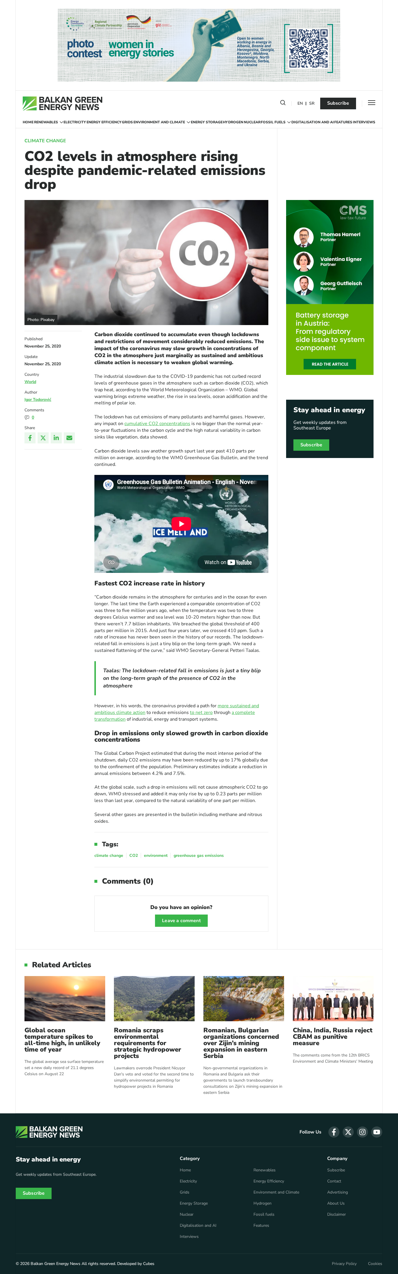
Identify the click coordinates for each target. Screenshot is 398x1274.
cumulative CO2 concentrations (157, 423)
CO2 (133, 855)
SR (311, 103)
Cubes (148, 1263)
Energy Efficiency (104, 122)
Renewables (46, 122)
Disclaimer (336, 1214)
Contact (334, 1181)
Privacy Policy (344, 1263)
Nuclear (252, 122)
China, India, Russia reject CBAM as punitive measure (332, 1036)
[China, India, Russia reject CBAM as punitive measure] (333, 998)
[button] (283, 104)
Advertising (337, 1192)
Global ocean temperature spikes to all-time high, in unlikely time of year (62, 1040)
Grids (127, 122)
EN (300, 103)
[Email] (69, 437)
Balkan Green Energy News (55, 1263)
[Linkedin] (56, 437)
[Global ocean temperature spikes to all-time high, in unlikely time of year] (64, 998)
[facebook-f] (333, 1132)
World (30, 382)
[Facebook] (30, 437)
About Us (336, 1203)
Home (28, 122)
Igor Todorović (37, 399)
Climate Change (45, 140)
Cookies (375, 1263)
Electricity (75, 122)
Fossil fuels (273, 122)
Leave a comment (181, 920)
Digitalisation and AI (312, 122)
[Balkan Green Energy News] (62, 103)
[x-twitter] (348, 1132)
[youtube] (376, 1132)
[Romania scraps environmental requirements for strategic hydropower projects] (154, 998)
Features (343, 122)
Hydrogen (233, 122)
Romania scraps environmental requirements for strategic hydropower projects (147, 1043)
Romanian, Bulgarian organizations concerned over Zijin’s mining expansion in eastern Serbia (241, 1043)
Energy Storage (207, 122)
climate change (108, 855)
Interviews (364, 122)
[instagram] (362, 1132)
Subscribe (338, 103)
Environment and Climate (159, 122)
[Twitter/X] (43, 437)
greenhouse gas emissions (199, 855)
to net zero (201, 712)
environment (156, 855)
